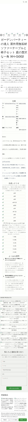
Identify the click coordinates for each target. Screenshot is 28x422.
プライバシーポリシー (12, 416)
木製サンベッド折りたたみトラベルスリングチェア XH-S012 (14, 329)
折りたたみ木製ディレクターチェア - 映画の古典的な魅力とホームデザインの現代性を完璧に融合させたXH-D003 (14, 339)
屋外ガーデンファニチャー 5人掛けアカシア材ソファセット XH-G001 (14, 321)
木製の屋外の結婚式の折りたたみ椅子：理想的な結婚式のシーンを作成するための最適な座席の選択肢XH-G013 (7, 408)
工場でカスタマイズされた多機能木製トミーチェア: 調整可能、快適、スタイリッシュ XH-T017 (14, 305)
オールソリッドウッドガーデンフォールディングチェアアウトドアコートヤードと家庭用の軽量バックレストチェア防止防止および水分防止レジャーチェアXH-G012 (20, 411)
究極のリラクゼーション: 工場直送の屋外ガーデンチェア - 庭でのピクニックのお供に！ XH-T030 (14, 313)
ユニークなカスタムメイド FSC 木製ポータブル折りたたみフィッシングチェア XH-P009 (14, 347)
